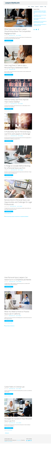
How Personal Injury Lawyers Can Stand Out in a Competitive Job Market (17, 278)
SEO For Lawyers (9, 441)
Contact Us (41, 6)
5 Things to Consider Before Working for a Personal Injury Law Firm (17, 167)
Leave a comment (18, 35)
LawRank (5, 441)
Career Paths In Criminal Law (14, 387)
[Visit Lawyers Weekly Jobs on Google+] (34, 29)
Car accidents (9, 42)
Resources (37, 6)
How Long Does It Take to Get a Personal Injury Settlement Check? (16, 66)
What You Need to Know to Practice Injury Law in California (16, 312)
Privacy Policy (19, 440)
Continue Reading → (9, 40)
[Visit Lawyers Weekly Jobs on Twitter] (36, 29)
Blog (45, 6)
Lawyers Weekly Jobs (12, 3)
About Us (32, 6)
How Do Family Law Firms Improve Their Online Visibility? (16, 100)
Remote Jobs (9, 213)
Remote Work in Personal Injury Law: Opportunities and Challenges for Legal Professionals (18, 202)
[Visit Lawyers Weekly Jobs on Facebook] (38, 29)
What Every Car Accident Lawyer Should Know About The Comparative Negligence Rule (17, 31)
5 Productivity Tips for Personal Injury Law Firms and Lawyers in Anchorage (17, 133)
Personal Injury (9, 177)
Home (29, 6)
